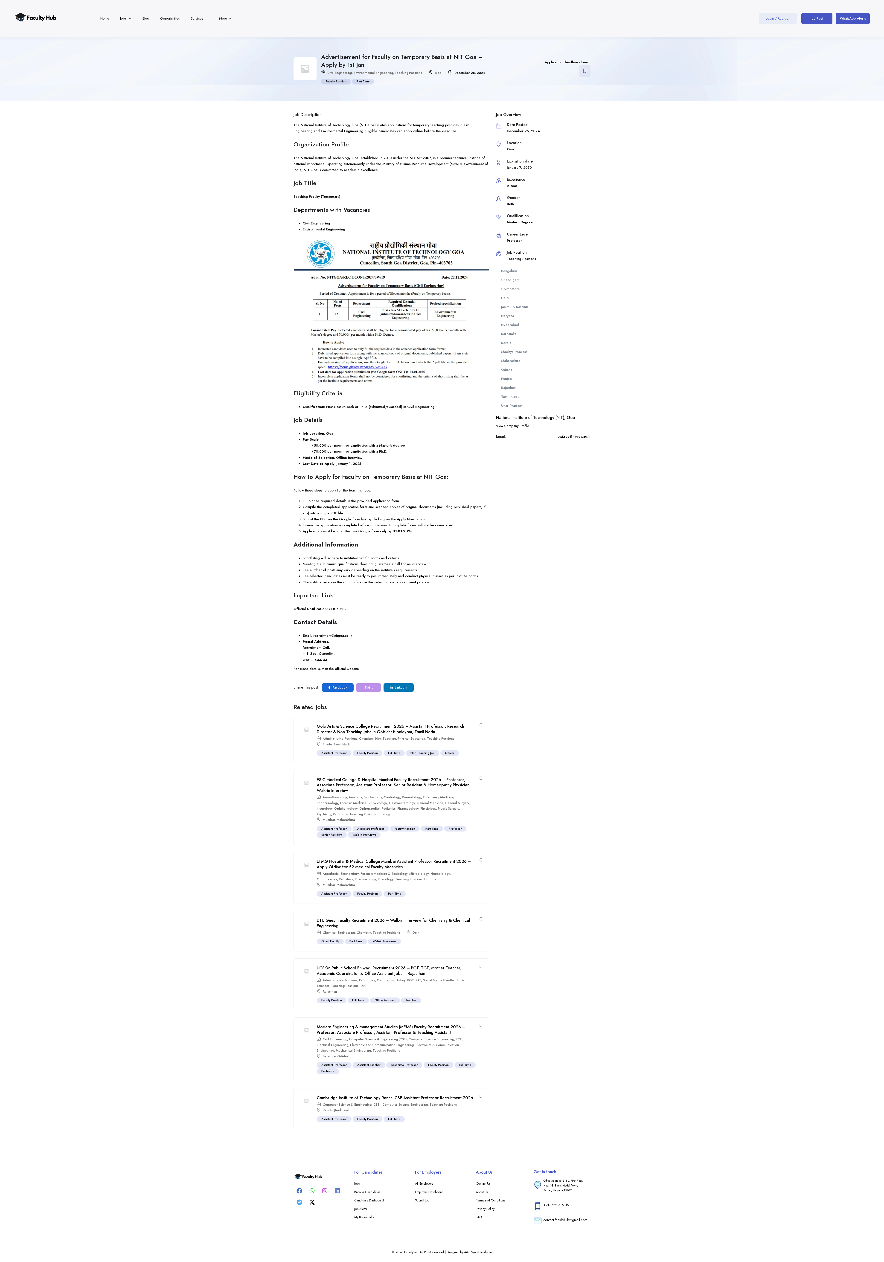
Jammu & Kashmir (514, 306)
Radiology (340, 814)
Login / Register (778, 18)
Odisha (342, 1056)
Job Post (817, 18)
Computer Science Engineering (431, 1039)
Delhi (416, 932)
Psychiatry (324, 814)
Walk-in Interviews (364, 834)
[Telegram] (299, 1202)
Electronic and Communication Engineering (382, 1045)
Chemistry (366, 738)
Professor (455, 828)
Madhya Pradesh (514, 351)
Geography (385, 980)
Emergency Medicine (438, 797)
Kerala (506, 342)
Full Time (394, 753)
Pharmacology (408, 808)
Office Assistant (385, 1000)
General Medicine (430, 803)
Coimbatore (510, 288)
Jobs (124, 18)
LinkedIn (400, 687)
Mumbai (329, 819)
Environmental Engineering (373, 72)
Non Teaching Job (422, 753)
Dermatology (411, 797)
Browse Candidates (367, 1192)
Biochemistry (373, 797)
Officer (449, 753)
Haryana (507, 315)
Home (104, 18)
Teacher (411, 1000)
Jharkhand (341, 1110)
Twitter (369, 687)
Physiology (428, 808)
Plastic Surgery (448, 808)
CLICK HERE (339, 608)
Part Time (363, 81)
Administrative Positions (340, 738)
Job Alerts (360, 1209)
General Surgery (457, 803)
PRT (418, 980)
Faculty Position (336, 81)
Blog (145, 18)
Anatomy (355, 797)
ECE (459, 1039)
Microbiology (419, 873)
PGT (410, 980)
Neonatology (440, 873)
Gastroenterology (402, 803)
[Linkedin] (337, 1190)
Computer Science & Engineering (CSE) (378, 1039)
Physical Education (411, 738)
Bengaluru (509, 270)
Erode (327, 744)
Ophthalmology (346, 808)
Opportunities (170, 18)
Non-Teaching (385, 738)
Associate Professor (370, 828)
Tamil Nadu (342, 744)
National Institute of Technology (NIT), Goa (535, 418)
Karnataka (509, 333)
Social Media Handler (439, 980)
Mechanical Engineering (353, 1050)
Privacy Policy (485, 1209)
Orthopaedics (369, 808)
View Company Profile (512, 426)
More (223, 18)
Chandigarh (510, 279)
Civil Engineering (339, 72)
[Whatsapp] (312, 1190)
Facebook (339, 687)
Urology (384, 814)
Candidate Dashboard (369, 1200)
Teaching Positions (408, 72)
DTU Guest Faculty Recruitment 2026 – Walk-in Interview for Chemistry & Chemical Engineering (393, 923)
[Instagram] (324, 1190)
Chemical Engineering (339, 932)
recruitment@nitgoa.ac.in (332, 635)
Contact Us (483, 1183)
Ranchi (327, 1110)
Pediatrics (388, 808)
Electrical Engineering (332, 1045)
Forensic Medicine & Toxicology (363, 803)
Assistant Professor (334, 753)
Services (197, 18)
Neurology (324, 808)
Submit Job (422, 1200)
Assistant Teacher (369, 1065)
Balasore (329, 1056)
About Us (482, 1192)
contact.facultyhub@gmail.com (565, 1219)
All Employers (424, 1183)
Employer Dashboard (429, 1192)
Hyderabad (510, 324)
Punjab (506, 378)
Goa (438, 72)
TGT (363, 985)
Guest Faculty (330, 941)
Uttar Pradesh (512, 405)
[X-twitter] (312, 1202)
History (400, 980)
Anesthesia (331, 873)
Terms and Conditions (490, 1200)
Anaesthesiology (335, 797)
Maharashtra (346, 819)
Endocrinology (327, 803)
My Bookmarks (364, 1217)
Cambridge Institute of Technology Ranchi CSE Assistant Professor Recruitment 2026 (395, 1098)
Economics (367, 980)
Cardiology (392, 797)
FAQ (479, 1217)
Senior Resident (331, 834)
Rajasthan (330, 991)
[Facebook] (299, 1190)
